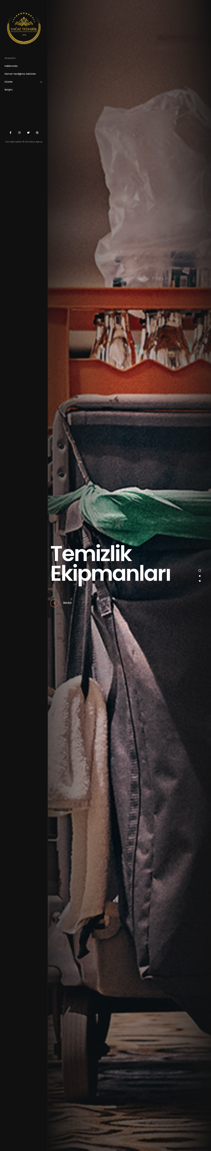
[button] (199, 570)
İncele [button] (67, 603)
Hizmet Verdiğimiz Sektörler (20, 74)
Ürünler (9, 81)
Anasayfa (10, 58)
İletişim (9, 89)
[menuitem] (28, 82)
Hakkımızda (11, 66)
